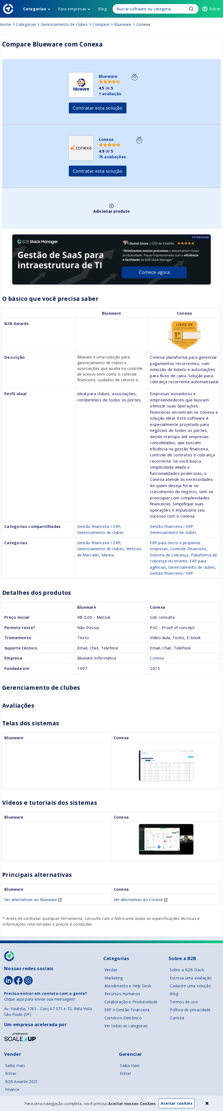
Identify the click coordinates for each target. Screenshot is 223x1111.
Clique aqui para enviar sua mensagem (39, 999)
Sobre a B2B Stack (187, 969)
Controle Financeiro (188, 548)
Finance (12, 1089)
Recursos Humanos (122, 993)
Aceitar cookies (177, 1103)
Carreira (177, 1017)
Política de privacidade (190, 1009)
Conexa (157, 658)
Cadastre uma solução (190, 985)
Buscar (191, 8)
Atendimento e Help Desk (127, 985)
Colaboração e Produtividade (131, 1001)
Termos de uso (184, 1001)
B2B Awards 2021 (21, 1081)
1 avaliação (110, 93)
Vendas (111, 969)
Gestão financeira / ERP (98, 526)
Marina (107, 555)
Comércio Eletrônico (123, 1017)
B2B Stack (9, 956)
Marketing (113, 977)
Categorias (35, 8)
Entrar (10, 1073)
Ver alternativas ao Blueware (31, 899)
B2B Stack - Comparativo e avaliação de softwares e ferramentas (8, 9)
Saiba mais (15, 1065)
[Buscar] (156, 9)
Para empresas (72, 8)
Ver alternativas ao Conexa (139, 899)
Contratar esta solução (98, 108)
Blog (102, 8)
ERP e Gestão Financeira (126, 1009)
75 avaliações (112, 156)
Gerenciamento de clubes (100, 532)
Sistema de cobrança (169, 555)
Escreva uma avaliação (191, 977)
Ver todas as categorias (126, 1025)
